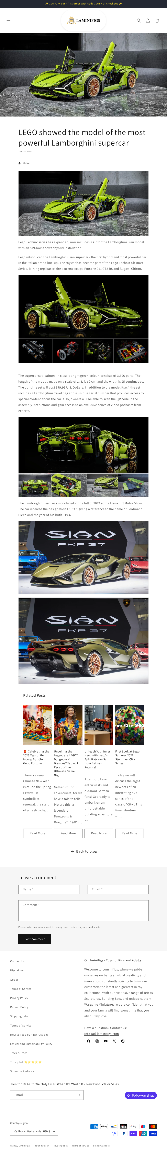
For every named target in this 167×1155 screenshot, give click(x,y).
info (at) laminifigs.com (101, 1034)
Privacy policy (60, 1145)
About (14, 979)
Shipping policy (101, 1145)
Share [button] (26, 163)
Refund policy (41, 1145)
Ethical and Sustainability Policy (31, 1044)
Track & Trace (18, 1053)
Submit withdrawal (22, 1071)
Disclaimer (17, 970)
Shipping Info (19, 1016)
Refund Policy (19, 1007)
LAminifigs (24, 1145)
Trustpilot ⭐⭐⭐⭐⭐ (26, 1062)
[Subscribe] (78, 1095)
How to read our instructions (29, 1034)
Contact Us (17, 961)
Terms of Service (21, 989)
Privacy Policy (19, 998)
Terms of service (80, 1145)
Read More (37, 833)
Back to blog (86, 851)
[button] (8, 20)
